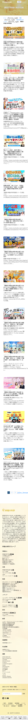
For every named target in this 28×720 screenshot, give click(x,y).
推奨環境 (17, 703)
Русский (6, 672)
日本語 (19, 1)
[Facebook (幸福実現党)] (11, 613)
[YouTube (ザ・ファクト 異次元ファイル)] (17, 605)
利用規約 (10, 703)
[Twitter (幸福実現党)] (9, 613)
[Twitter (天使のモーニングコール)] (15, 607)
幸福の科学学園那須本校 (8, 624)
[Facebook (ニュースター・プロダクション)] (19, 597)
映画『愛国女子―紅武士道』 (8, 584)
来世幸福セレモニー (7, 642)
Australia (5, 668)
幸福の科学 (5, 554)
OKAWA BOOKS (7, 677)
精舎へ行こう (5, 558)
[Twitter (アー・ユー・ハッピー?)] (14, 576)
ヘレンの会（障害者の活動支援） (9, 651)
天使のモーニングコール (8, 606)
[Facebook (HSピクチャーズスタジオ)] (18, 582)
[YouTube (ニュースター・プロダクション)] (21, 597)
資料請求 (13, 706)
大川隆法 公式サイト (7, 555)
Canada (4, 659)
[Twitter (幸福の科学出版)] (11, 570)
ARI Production (7, 599)
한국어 (4, 670)
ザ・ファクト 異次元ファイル (9, 605)
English (23, 1)
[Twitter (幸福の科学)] (9, 554)
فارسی (4, 674)
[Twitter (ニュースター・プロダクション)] (17, 597)
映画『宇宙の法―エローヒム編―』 (10, 583)
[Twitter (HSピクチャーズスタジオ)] (16, 582)
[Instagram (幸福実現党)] (15, 613)
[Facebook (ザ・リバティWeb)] (15, 573)
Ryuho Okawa (6, 676)
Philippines (5, 666)
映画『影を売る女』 (6, 591)
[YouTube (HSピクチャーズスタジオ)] (20, 582)
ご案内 (4, 703)
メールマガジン (6, 557)
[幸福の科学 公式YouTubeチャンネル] (8, 698)
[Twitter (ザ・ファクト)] (11, 602)
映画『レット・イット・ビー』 (8, 587)
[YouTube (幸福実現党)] (13, 613)
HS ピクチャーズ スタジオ (8, 582)
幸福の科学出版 (6, 569)
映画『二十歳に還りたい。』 (8, 589)
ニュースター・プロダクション (9, 597)
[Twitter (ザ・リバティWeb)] (13, 573)
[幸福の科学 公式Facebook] (3, 698)
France (4, 662)
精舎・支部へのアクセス (7, 559)
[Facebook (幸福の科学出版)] (13, 570)
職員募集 (20, 706)
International (6, 656)
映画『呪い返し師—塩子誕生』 (9, 586)
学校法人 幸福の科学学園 (8, 623)
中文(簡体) (5, 669)
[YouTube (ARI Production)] (15, 599)
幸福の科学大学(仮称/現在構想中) (10, 627)
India (4, 665)
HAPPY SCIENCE (15, 713)
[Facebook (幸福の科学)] (11, 554)
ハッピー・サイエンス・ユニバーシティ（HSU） (12, 621)
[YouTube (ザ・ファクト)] (9, 602)
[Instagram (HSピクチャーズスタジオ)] (21, 582)
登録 (24, 693)
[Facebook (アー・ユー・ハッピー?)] (16, 576)
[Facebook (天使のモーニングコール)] (17, 607)
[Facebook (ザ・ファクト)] (13, 602)
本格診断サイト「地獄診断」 (8, 564)
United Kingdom (7, 663)
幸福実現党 (5, 612)
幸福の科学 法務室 (7, 561)
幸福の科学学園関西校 (7, 625)
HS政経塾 (4, 628)
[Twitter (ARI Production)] (13, 599)
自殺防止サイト (5, 649)
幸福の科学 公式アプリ (7, 562)
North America (6, 658)
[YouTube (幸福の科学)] (13, 554)
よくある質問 (19, 704)
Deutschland (6, 661)
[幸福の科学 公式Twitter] (6, 698)
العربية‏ (3, 673)
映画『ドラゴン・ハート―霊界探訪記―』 (11, 590)
